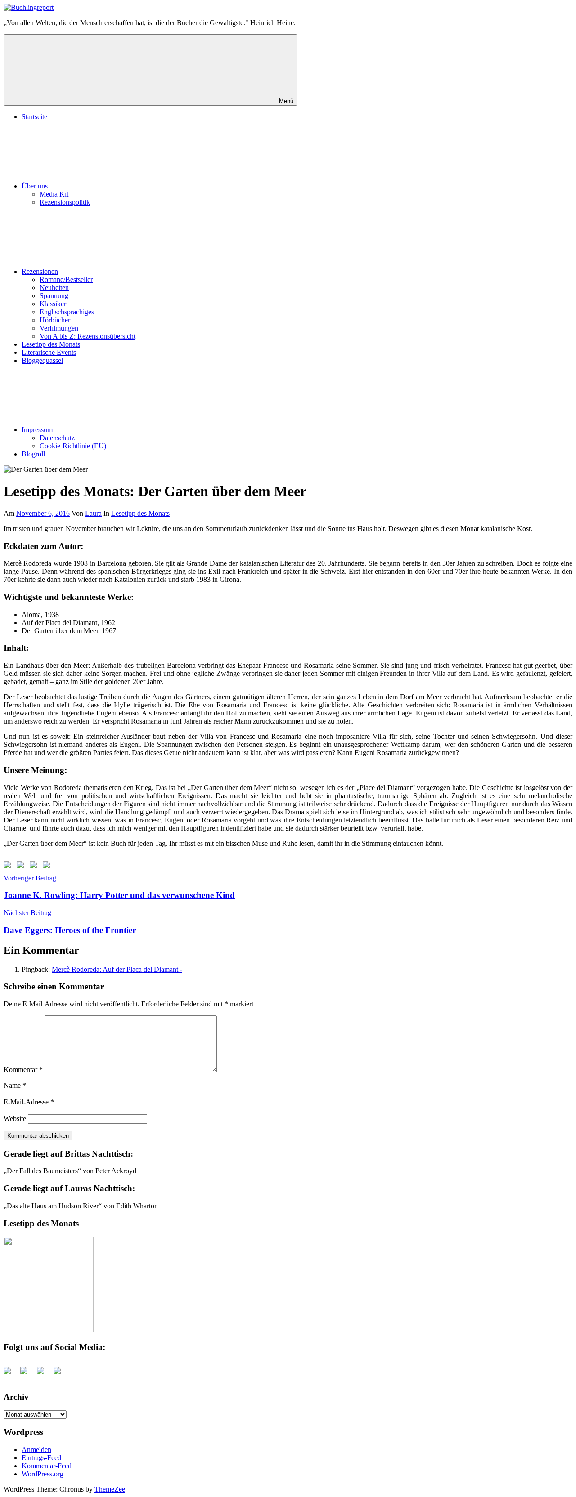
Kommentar (23, 1069)
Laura (93, 513)
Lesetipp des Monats (51, 344)
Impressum (37, 429)
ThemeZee (109, 1489)
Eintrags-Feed (41, 1457)
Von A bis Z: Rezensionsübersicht (87, 336)
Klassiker (53, 304)
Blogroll (33, 454)
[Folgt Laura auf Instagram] (48, 866)
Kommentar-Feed (47, 1466)
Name (15, 1085)
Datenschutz (57, 438)
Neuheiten (54, 287)
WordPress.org (42, 1474)
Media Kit (54, 194)
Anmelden (36, 1449)
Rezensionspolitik (65, 202)
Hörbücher (55, 320)
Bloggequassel (42, 360)
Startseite (34, 117)
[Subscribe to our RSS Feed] (35, 866)
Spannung (54, 295)
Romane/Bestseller (66, 279)
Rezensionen (40, 271)
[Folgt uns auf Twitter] (22, 866)
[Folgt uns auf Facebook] (9, 866)
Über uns (35, 186)
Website (15, 1118)
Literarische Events (49, 352)
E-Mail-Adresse (29, 1102)
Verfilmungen (59, 328)
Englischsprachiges (67, 312)
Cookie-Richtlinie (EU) (73, 446)
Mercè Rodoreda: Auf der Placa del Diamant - (117, 969)
